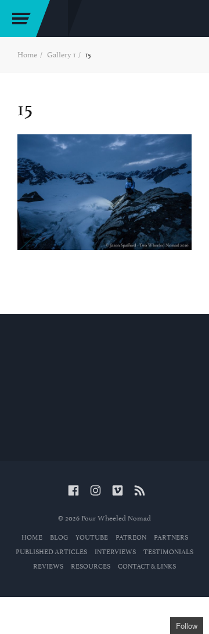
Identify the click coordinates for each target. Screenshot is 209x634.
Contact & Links (147, 566)
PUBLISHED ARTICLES (51, 552)
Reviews (48, 566)
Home (27, 54)
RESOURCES (90, 566)
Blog (59, 537)
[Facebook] (73, 491)
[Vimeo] (117, 491)
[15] (104, 192)
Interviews (115, 552)
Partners (171, 537)
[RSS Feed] (139, 491)
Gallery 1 (61, 54)
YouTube (91, 537)
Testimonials (168, 552)
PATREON (131, 537)
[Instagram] (95, 491)
